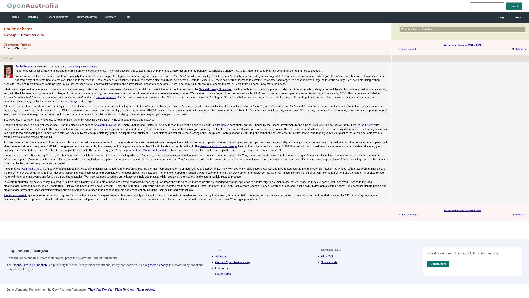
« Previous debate (408, 49)
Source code (329, 262)
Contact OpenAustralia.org (232, 262)
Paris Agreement (106, 97)
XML (331, 256)
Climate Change (68, 101)
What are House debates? (417, 29)
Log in (503, 17)
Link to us (221, 268)
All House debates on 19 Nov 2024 (462, 45)
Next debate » (519, 49)
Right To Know (124, 289)
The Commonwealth (15, 195)
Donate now (438, 264)
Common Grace (31, 168)
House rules (223, 273)
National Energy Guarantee (215, 89)
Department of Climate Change (218, 146)
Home (15, 17)
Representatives (87, 17)
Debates (33, 17)
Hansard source (88, 66)
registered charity (156, 265)
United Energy (365, 124)
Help (127, 17)
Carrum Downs (220, 124)
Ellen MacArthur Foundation (152, 150)
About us (221, 256)
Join (518, 17)
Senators (110, 17)
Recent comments (57, 17)
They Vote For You (100, 289)
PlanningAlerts (145, 289)
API (323, 256)
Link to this (73, 66)
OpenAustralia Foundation (30, 265)
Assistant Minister (105, 124)
